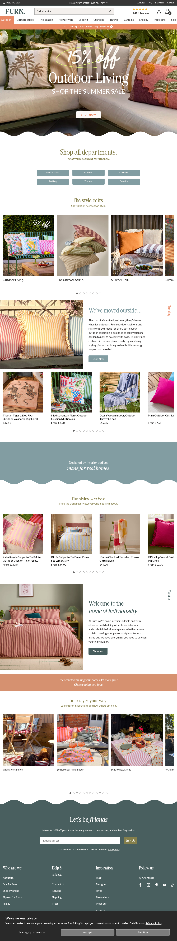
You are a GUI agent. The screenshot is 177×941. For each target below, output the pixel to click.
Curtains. (124, 181)
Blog (98, 877)
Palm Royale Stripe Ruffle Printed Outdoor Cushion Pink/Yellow (22, 558)
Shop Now (98, 358)
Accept (87, 932)
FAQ (150, 2)
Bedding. (53, 181)
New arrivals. (52, 172)
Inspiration (160, 2)
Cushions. (124, 172)
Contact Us (58, 884)
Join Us (130, 840)
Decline (143, 932)
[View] (88, 85)
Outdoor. (88, 172)
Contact (170, 2)
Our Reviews (10, 884)
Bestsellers (102, 897)
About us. (98, 651)
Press (55, 903)
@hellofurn (146, 878)
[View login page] (159, 12)
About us (141, 2)
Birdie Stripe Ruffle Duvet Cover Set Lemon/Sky (70, 558)
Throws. (88, 181)
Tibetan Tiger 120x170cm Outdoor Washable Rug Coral (20, 417)
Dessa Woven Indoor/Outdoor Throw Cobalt (118, 417)
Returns (56, 890)
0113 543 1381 (13, 2)
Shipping (57, 897)
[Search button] (110, 11)
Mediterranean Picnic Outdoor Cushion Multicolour (69, 417)
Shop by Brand (11, 890)
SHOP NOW (88, 114)
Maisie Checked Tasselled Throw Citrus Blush (119, 558)
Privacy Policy (154, 923)
